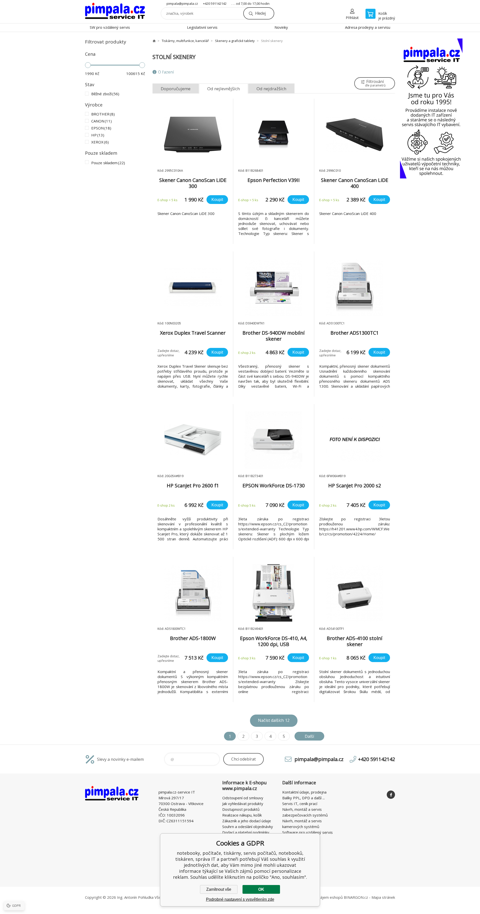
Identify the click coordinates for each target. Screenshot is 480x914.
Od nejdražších (271, 88)
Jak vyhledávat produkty (242, 803)
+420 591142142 (214, 3)
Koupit (217, 199)
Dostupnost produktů (241, 809)
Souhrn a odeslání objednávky (247, 826)
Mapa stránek (383, 897)
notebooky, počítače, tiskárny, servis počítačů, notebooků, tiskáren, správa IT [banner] (115, 11)
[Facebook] (391, 795)
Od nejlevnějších (223, 88)
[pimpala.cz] (154, 40)
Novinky (281, 27)
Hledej (260, 13)
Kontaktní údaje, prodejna (304, 792)
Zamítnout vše (218, 889)
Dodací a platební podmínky (245, 832)
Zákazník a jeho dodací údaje (246, 820)
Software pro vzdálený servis (307, 832)
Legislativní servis (202, 27)
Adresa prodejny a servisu (367, 27)
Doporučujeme (175, 88)
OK (261, 889)
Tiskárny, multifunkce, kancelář (185, 40)
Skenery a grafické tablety (235, 40)
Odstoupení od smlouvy (242, 797)
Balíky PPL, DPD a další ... (303, 797)
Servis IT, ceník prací (299, 803)
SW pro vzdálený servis (110, 27)
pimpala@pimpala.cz (182, 3)
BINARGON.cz (356, 897)
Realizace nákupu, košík (242, 815)
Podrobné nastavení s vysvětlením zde (240, 899)
